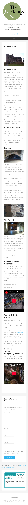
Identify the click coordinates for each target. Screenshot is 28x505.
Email (5, 435)
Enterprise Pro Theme (18, 500)
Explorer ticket (19, 332)
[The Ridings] (14, 21)
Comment (7, 412)
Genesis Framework (9, 501)
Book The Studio (14, 34)
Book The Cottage (14, 32)
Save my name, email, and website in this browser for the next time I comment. (13, 452)
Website (6, 442)
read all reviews (15, 486)
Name (6, 428)
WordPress (17, 501)
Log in (22, 501)
